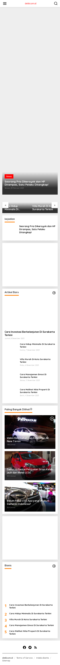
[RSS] (36, 647)
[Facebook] (24, 647)
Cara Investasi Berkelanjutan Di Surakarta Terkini (30, 333)
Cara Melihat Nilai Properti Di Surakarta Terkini (35, 390)
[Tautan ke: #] (54, 293)
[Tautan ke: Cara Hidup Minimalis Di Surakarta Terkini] (11, 348)
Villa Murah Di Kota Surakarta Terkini (43, 208)
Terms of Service (24, 658)
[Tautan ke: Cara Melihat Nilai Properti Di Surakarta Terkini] (11, 394)
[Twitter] (30, 647)
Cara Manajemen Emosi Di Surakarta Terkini (33, 375)
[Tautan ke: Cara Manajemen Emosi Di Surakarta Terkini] (11, 379)
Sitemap (6, 660)
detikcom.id (30, 3)
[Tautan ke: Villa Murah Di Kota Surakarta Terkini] (11, 364)
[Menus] (4, 3)
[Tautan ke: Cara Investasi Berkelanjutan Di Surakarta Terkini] (30, 313)
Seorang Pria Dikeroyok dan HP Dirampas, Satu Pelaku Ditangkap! (26, 183)
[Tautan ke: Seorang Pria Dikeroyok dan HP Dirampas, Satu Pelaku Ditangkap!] (30, 164)
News (9, 176)
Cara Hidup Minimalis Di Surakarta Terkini (15, 208)
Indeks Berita (42, 658)
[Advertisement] (30, 39)
